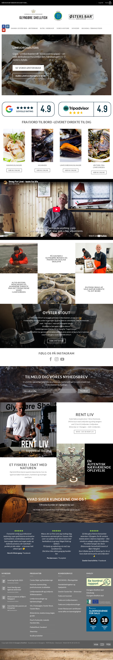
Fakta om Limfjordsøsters (67, 600)
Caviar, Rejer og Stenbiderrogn (41, 580)
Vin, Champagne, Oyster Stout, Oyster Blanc (41, 607)
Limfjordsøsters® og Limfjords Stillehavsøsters (41, 592)
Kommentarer (12, 610)
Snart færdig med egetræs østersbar (14, 588)
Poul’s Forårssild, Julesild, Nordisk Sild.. (39, 621)
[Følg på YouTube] (4, 30)
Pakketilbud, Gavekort (38, 627)
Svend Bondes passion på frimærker (16, 607)
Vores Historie (63, 28)
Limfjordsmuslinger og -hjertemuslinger (39, 600)
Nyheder (75, 28)
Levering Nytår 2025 (15, 580)
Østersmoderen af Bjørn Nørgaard (16, 598)
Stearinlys (33, 631)
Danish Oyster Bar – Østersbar (24, 28)
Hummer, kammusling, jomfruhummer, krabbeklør (40, 585)
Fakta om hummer (65, 596)
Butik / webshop (47, 28)
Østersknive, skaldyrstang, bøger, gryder (42, 614)
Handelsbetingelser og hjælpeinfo (66, 585)
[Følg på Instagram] (7, 26)
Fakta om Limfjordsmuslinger (69, 604)
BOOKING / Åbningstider (92, 28)
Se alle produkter (36, 636)
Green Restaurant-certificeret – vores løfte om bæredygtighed (70, 610)
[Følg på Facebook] (4, 26)
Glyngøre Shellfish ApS (95, 595)
